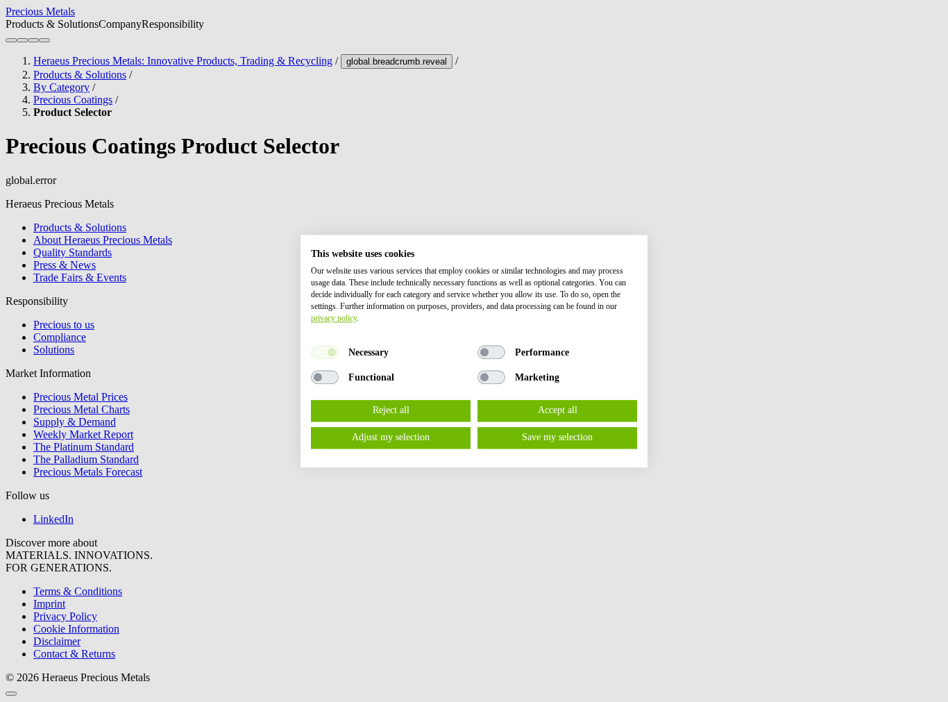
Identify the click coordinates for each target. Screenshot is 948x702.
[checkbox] (325, 353)
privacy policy (334, 318)
